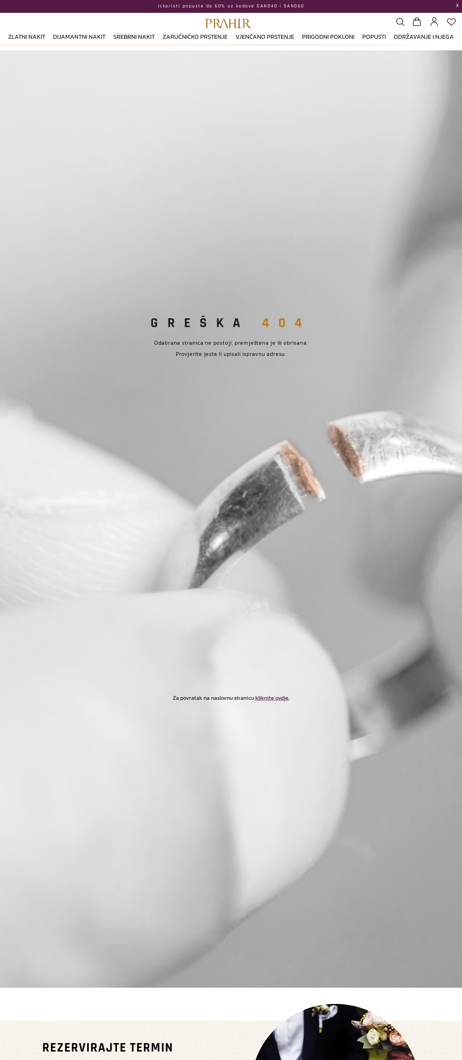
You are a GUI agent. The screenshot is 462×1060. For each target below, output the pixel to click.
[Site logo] (228, 15)
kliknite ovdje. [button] (272, 698)
